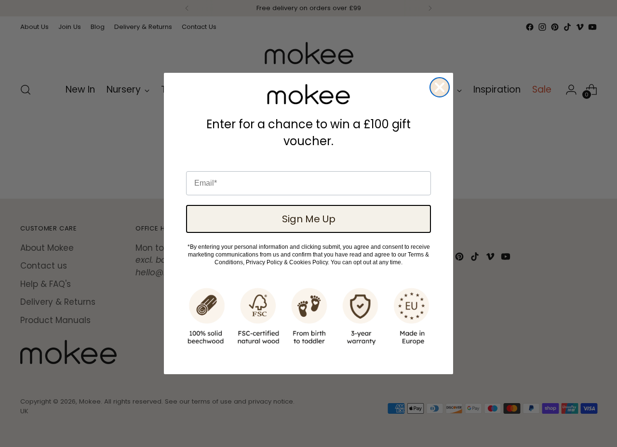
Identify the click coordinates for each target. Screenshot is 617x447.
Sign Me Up (308, 219)
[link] (308, 94)
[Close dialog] (439, 87)
